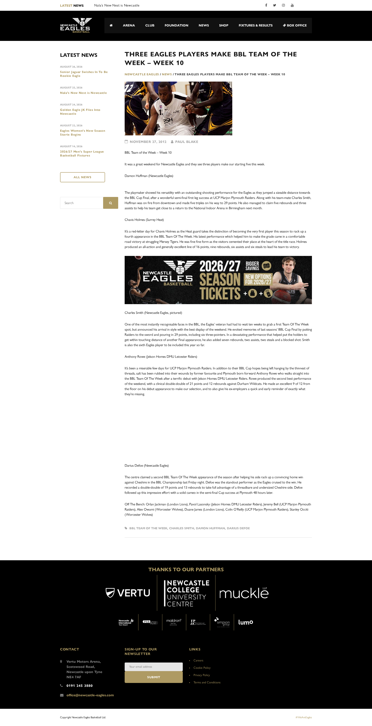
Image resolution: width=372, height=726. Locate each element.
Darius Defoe (238, 528)
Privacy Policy (202, 675)
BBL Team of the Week (148, 528)
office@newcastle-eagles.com (90, 695)
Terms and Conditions (207, 682)
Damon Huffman (210, 528)
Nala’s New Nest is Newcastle (83, 93)
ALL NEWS (82, 177)
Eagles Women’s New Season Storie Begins (82, 132)
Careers (198, 660)
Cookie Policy (202, 668)
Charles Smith (181, 528)
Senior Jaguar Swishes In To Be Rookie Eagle (84, 74)
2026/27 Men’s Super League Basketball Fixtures (82, 153)
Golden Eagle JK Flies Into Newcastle (80, 112)
